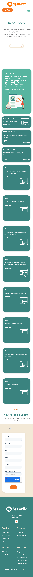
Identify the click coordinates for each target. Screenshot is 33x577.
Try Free (7, 10)
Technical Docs (21, 555)
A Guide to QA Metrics (11, 384)
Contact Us (20, 533)
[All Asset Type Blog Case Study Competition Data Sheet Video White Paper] (16, 46)
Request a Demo (22, 535)
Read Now (8, 93)
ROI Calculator (6, 552)
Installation (5, 538)
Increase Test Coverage (10, 121)
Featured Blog (9, 118)
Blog (6, 167)
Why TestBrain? (6, 533)
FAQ (3, 541)
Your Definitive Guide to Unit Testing (15, 293)
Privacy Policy (25, 569)
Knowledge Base (22, 557)
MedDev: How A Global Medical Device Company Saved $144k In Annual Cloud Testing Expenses (16, 80)
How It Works (6, 535)
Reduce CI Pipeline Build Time (13, 323)
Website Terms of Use (23, 563)
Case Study (9, 73)
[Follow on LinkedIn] (16, 521)
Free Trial (5, 555)
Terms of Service (22, 560)
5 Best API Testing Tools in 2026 (14, 201)
